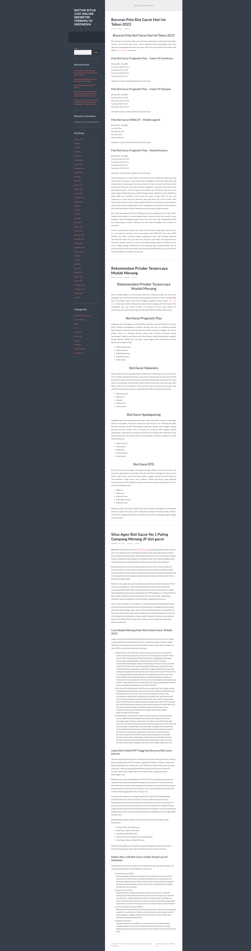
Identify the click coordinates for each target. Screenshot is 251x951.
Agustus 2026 (78, 139)
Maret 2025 (78, 185)
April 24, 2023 (116, 29)
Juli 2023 (77, 256)
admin (127, 29)
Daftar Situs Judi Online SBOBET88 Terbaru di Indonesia (85, 17)
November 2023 (79, 239)
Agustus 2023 (78, 252)
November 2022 (79, 289)
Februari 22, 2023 (118, 543)
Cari (76, 48)
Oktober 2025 (78, 172)
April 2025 (77, 181)
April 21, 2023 (116, 277)
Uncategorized (79, 353)
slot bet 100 (78, 336)
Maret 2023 (78, 272)
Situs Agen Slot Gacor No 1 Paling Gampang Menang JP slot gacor (139, 536)
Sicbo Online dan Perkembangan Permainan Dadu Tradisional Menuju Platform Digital (85, 73)
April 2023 (77, 268)
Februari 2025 (78, 189)
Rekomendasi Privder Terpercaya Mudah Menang (139, 270)
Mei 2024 (77, 214)
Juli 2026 (77, 143)
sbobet (76, 324)
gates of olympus (79, 320)
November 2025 (79, 168)
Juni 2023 (77, 260)
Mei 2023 (77, 264)
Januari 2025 (78, 193)
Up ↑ (157, 946)
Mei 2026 (77, 152)
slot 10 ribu (77, 332)
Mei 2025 (77, 177)
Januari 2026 (78, 164)
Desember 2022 (79, 285)
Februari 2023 (78, 277)
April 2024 (77, 218)
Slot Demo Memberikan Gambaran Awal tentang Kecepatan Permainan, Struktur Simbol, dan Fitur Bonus (86, 94)
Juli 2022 (77, 297)
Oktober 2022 (78, 293)
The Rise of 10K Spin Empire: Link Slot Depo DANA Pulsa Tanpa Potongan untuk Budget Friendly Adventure (86, 102)
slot (75, 328)
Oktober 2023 (78, 243)
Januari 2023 (78, 281)
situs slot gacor (122, 50)
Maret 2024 (78, 222)
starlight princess (79, 349)
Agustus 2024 (78, 202)
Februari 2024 (78, 226)
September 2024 (79, 197)
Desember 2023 (79, 235)
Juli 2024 (77, 206)
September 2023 (79, 247)
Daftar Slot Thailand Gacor (82, 315)
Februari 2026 (78, 160)
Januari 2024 (78, 231)
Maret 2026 (78, 156)
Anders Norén (168, 944)
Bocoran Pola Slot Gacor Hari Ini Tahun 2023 (138, 21)
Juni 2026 (77, 147)
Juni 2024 (77, 210)
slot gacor (77, 340)
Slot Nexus (77, 344)
